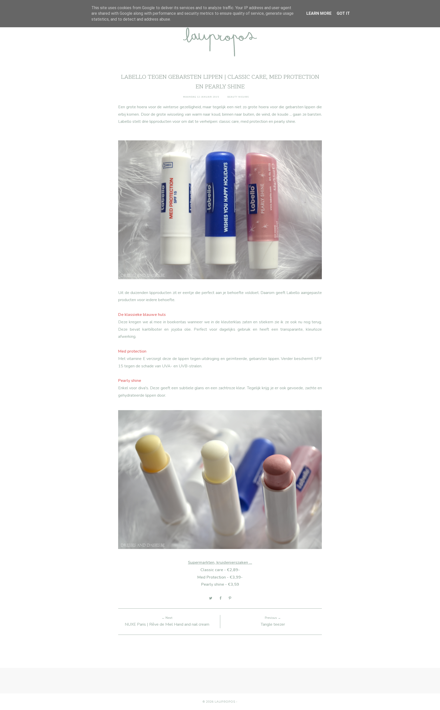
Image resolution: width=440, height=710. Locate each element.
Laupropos (225, 701)
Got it (343, 13)
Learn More (319, 13)
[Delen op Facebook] (220, 598)
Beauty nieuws (238, 97)
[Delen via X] (210, 598)
